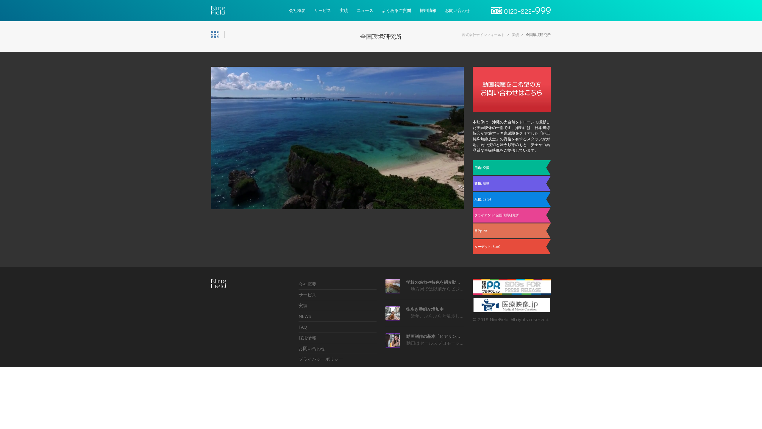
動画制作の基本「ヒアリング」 (435, 336)
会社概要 (307, 284)
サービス (307, 295)
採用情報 (307, 338)
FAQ (303, 327)
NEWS (305, 316)
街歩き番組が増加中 (425, 309)
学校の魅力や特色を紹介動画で (435, 282)
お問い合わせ (312, 348)
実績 (303, 305)
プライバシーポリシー (321, 359)
